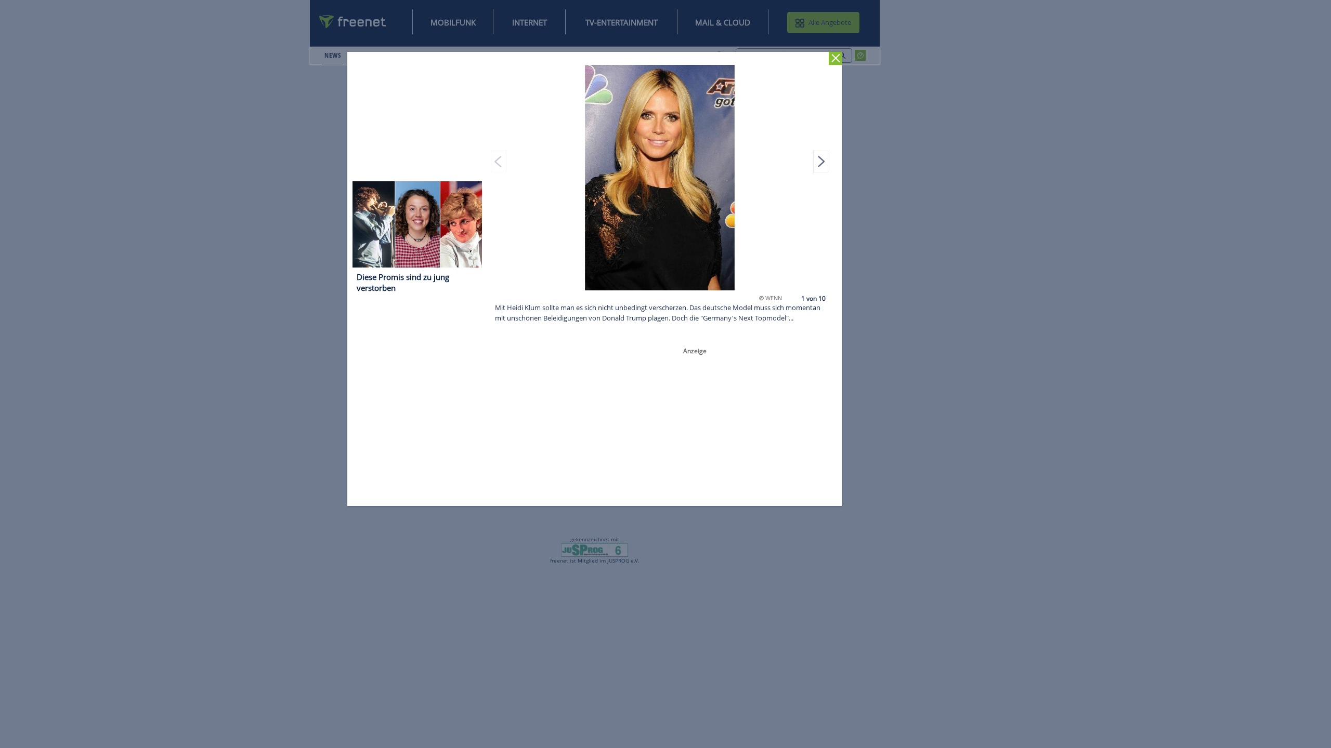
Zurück (835, 58)
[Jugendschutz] (594, 549)
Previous (499, 161)
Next (821, 161)
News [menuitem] (332, 55)
